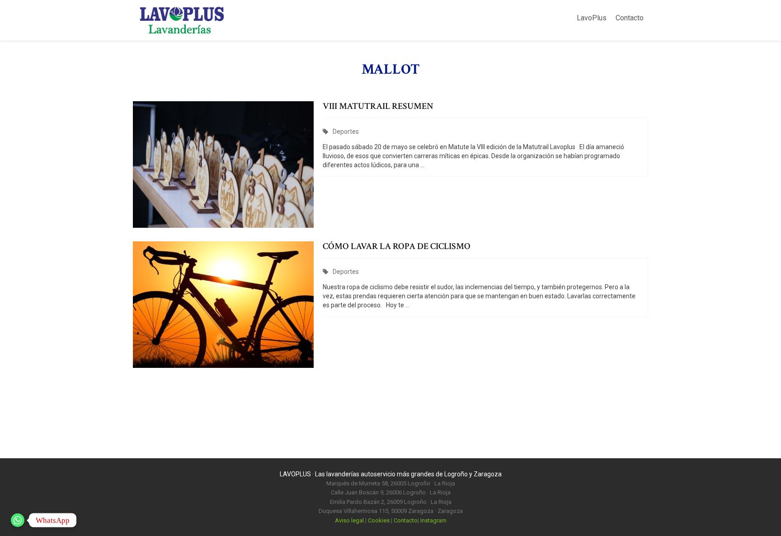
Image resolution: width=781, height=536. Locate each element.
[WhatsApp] (17, 520)
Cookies (379, 520)
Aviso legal (349, 520)
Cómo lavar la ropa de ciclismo (396, 246)
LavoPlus (592, 18)
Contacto (630, 18)
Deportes (346, 131)
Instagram (433, 520)
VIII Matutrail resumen (378, 106)
